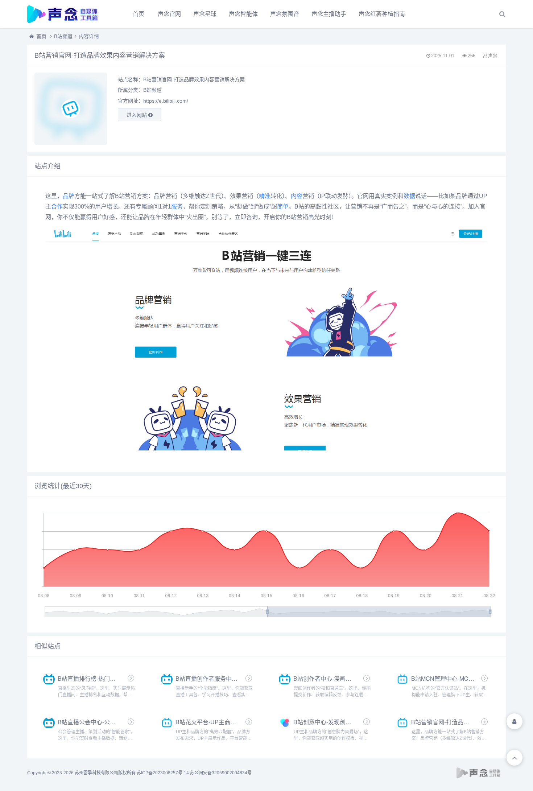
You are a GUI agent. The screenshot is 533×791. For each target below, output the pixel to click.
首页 (138, 14)
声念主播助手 (328, 14)
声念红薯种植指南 (382, 14)
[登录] (514, 721)
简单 (283, 206)
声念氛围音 (284, 14)
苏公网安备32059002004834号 (221, 772)
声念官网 (169, 14)
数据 (409, 196)
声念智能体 (243, 14)
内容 (296, 196)
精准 (264, 196)
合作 (57, 206)
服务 (177, 206)
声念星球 (204, 14)
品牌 (68, 196)
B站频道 (63, 36)
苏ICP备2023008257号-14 (163, 772)
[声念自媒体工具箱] (67, 14)
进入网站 (137, 115)
